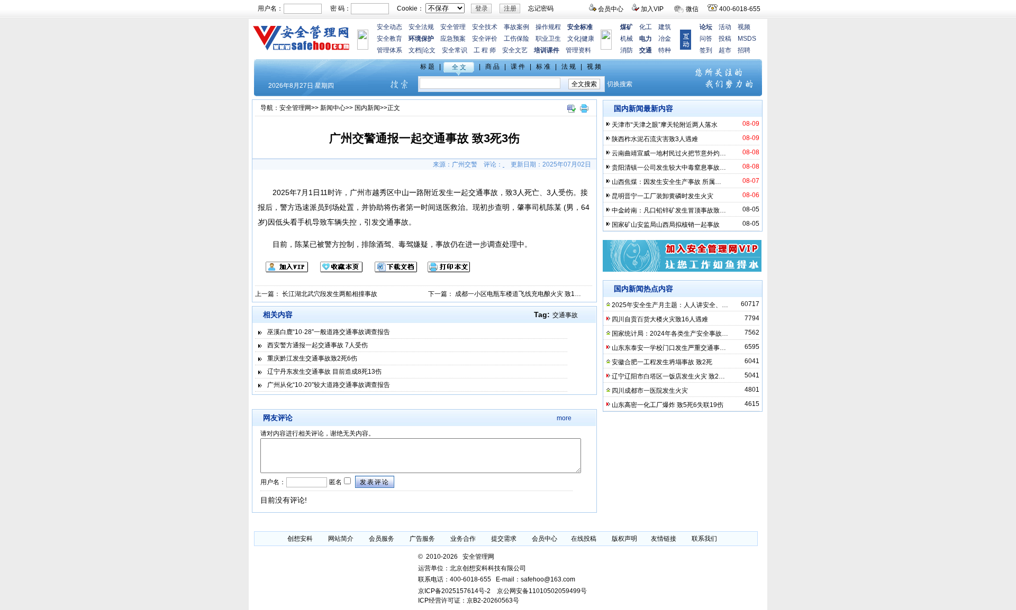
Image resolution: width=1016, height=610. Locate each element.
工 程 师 (485, 50)
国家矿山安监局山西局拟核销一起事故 (666, 224)
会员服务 (381, 538)
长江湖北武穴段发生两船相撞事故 (329, 294)
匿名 (335, 482)
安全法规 (421, 27)
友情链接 (663, 538)
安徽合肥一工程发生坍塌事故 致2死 (662, 362)
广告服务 (422, 538)
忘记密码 (541, 8)
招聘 (744, 50)
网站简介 (340, 538)
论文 (429, 50)
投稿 (725, 38)
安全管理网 (295, 108)
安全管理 (453, 27)
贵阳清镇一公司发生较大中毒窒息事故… (669, 167)
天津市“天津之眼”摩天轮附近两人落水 (665, 124)
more (564, 418)
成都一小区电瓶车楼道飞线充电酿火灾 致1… (518, 294)
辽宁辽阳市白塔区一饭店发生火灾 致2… (668, 376)
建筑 (664, 27)
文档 (415, 50)
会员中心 (610, 9)
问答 (706, 38)
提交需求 (503, 538)
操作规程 (548, 27)
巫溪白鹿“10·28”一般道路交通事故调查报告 (328, 332)
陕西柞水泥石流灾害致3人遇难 (655, 139)
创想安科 (300, 538)
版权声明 (624, 538)
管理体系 (389, 50)
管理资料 (578, 50)
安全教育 (389, 38)
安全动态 (389, 27)
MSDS (747, 38)
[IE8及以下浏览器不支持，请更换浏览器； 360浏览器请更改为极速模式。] (571, 113)
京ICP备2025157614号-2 (454, 591)
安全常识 (454, 50)
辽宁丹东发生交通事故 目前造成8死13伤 (324, 371)
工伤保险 (516, 38)
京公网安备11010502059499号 (542, 591)
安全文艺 (515, 50)
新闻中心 (333, 108)
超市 (725, 50)
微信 (692, 9)
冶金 (664, 38)
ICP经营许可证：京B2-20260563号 (468, 600)
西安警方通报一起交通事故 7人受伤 (317, 345)
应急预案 (453, 38)
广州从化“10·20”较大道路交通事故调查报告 (328, 385)
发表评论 (374, 482)
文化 (573, 38)
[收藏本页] (336, 270)
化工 (645, 27)
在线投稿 (583, 538)
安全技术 (484, 27)
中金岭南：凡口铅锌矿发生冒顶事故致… (669, 210)
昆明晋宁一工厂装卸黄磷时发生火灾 (662, 196)
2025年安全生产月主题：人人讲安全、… (670, 305)
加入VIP (652, 9)
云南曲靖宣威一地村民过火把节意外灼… (669, 153)
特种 (664, 50)
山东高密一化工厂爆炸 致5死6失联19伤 (667, 405)
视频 (744, 27)
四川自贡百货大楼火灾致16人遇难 (660, 319)
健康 (588, 38)
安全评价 (484, 38)
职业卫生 (548, 38)
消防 (626, 50)
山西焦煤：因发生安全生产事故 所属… (666, 182)
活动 (725, 27)
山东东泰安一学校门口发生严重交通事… (669, 348)
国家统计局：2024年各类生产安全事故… (670, 333)
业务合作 (463, 538)
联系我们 (704, 538)
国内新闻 (367, 108)
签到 (706, 50)
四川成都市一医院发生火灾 (650, 390)
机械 (626, 38)
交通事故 (565, 315)
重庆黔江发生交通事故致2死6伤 (312, 358)
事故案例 (516, 27)
